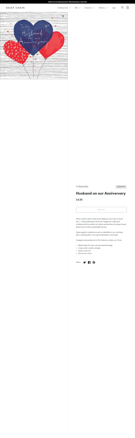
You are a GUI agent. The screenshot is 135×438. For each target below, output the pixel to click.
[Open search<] (122, 7)
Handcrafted (83, 186)
